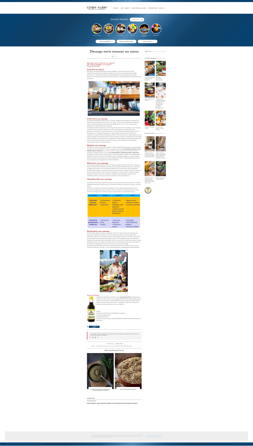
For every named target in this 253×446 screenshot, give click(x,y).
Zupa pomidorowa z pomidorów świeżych (150, 79)
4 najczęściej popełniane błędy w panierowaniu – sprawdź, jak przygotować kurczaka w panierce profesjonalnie (161, 103)
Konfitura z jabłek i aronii (149, 127)
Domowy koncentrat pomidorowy (159, 79)
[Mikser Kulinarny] (148, 193)
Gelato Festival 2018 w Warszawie (123, 346)
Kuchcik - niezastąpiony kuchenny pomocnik (102, 346)
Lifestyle (161, 8)
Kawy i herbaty (125, 8)
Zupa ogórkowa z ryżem (149, 99)
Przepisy (116, 8)
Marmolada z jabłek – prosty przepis (160, 128)
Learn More (151, 436)
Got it (158, 436)
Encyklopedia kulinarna (139, 8)
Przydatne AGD (153, 8)
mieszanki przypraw (94, 326)
